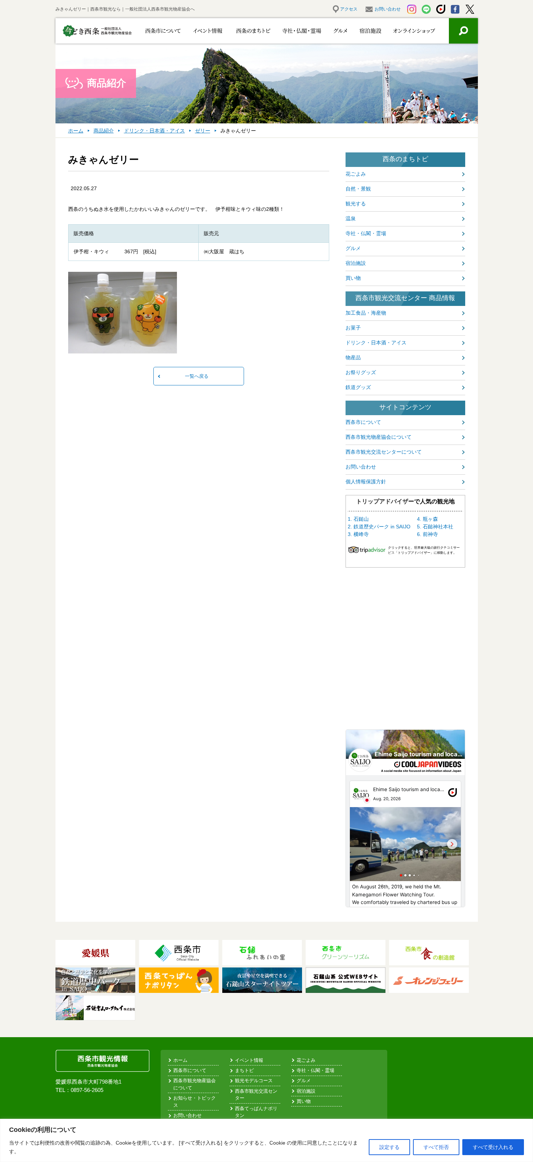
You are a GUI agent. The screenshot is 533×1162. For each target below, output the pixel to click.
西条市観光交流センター (256, 1094)
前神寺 (430, 534)
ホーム (180, 1060)
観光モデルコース (254, 1080)
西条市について (161, 31)
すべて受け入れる (493, 1147)
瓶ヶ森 (430, 519)
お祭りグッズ (361, 372)
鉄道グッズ (358, 387)
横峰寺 (361, 534)
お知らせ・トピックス (194, 1101)
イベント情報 (203, 31)
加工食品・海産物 (366, 313)
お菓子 (353, 328)
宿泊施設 (366, 31)
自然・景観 (358, 189)
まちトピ (244, 1070)
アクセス (349, 9)
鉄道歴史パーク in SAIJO (382, 526)
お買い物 (409, 31)
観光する (356, 203)
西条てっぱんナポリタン (256, 1112)
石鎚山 (361, 519)
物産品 (353, 357)
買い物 (353, 278)
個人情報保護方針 (366, 481)
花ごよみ (356, 174)
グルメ (332, 31)
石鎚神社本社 (438, 526)
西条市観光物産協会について (379, 437)
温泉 (351, 218)
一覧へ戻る (196, 376)
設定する (389, 1147)
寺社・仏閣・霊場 (290, 31)
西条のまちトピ (245, 31)
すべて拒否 (436, 1147)
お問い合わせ (388, 9)
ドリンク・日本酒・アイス (376, 342)
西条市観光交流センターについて (384, 452)
